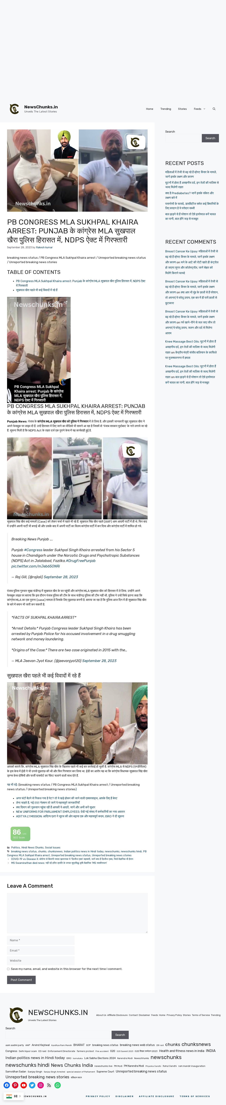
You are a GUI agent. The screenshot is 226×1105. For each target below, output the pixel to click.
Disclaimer (144, 1015)
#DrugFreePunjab (81, 561)
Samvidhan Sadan (15, 1071)
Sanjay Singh (35, 1071)
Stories (182, 109)
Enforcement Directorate (61, 1051)
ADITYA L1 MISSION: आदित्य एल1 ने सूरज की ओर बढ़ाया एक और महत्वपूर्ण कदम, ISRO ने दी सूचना (70, 816)
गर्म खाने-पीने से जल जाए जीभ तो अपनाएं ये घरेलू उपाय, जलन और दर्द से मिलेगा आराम (190, 328)
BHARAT (79, 1045)
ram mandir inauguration (191, 1066)
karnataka (78, 1058)
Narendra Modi (125, 1058)
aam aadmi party (14, 1045)
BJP (88, 1045)
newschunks (112, 851)
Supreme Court (105, 1071)
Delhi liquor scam (28, 1051)
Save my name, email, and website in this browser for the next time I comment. (66, 969)
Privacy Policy (174, 1015)
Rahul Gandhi (170, 1066)
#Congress (33, 550)
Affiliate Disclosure (117, 1015)
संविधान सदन (76, 1077)
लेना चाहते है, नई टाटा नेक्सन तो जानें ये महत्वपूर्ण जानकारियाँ (48, 802)
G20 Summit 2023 (125, 1051)
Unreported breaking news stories (112, 855)
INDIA (211, 1051)
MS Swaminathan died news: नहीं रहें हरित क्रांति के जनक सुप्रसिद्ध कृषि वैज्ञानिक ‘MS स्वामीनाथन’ (59, 863)
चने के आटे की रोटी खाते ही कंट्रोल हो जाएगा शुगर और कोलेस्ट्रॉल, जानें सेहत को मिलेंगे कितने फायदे (191, 267)
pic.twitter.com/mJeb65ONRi (35, 566)
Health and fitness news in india (181, 1051)
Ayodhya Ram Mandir (61, 1045)
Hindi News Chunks (32, 847)
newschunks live (103, 1066)
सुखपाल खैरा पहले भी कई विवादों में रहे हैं (36, 290)
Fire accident (102, 1051)
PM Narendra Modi (134, 1066)
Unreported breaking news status (71, 855)
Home (149, 109)
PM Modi (118, 1066)
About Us (101, 1015)
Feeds (197, 109)
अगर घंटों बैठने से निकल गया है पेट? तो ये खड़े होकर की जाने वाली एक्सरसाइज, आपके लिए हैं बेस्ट (66, 798)
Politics (15, 847)
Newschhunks (141, 1058)
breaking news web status (137, 1045)
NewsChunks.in (41, 106)
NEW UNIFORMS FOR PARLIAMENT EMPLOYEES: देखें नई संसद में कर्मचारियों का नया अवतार (70, 811)
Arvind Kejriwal (41, 1045)
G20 (112, 1051)
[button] (214, 109)
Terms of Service (201, 1015)
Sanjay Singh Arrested (54, 1072)
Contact (133, 1015)
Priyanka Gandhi (153, 1066)
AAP (27, 1045)
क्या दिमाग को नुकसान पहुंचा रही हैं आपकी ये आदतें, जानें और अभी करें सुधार (55, 807)
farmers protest (85, 1051)
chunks (42, 851)
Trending (165, 109)
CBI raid (160, 1045)
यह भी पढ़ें (12, 784)
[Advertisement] (106, 25)
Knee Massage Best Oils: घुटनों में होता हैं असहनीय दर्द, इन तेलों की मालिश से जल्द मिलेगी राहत (190, 347)
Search (170, 131)
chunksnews (55, 851)
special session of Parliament (81, 1072)
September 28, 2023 (61, 577)
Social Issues (52, 847)
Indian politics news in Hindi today (83, 851)
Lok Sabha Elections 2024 (100, 1058)
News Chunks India (72, 1065)
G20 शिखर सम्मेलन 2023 (146, 1051)
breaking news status (24, 851)
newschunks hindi (131, 851)
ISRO (68, 1058)
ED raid (42, 1051)
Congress (11, 1051)
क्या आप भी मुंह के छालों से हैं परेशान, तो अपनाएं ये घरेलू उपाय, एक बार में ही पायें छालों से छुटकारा (191, 298)
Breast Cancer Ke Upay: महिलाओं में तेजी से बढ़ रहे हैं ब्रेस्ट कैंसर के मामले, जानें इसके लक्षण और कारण (191, 257)
